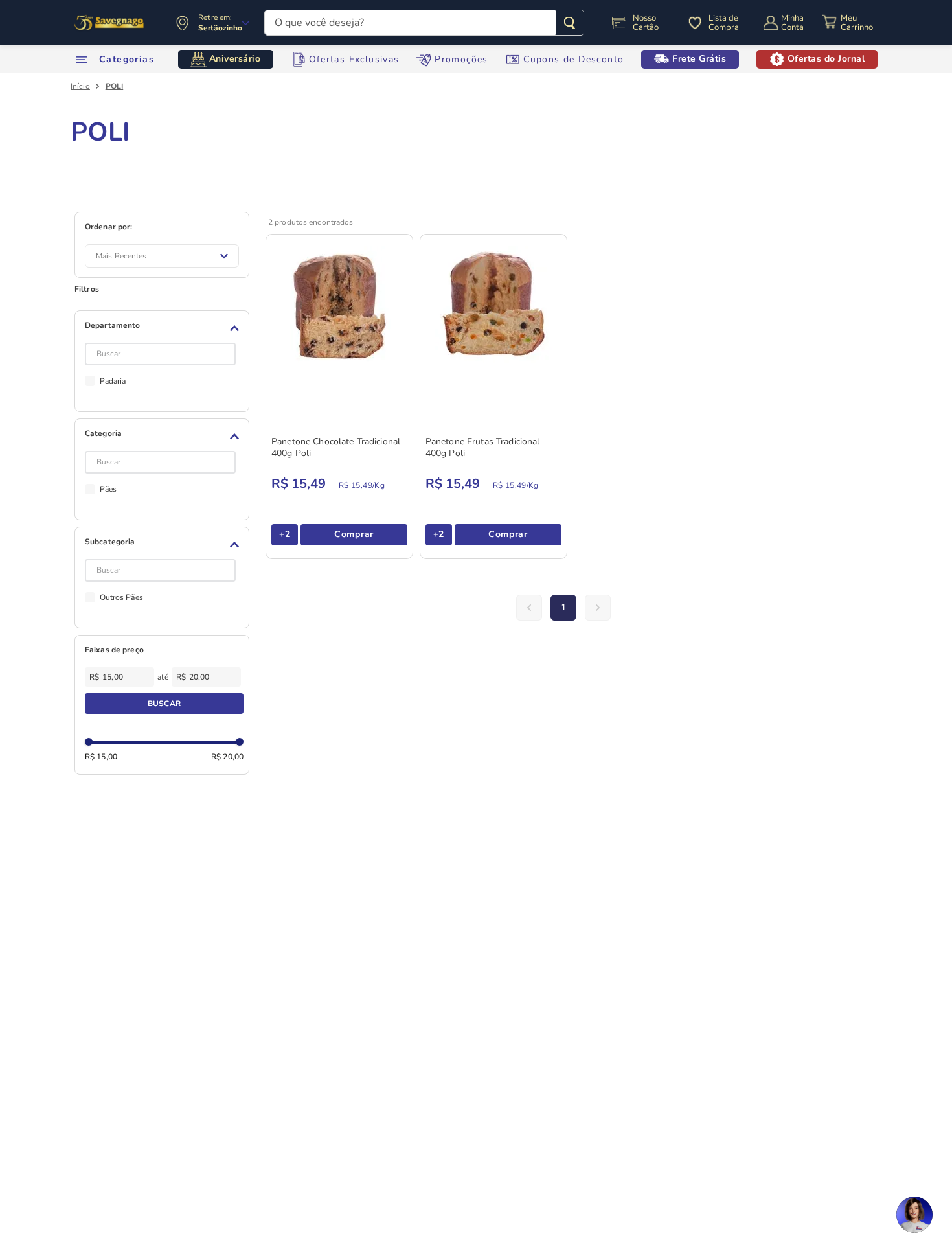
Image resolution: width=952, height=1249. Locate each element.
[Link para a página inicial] (80, 86)
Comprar (354, 534)
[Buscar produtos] (570, 22)
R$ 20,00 (227, 756)
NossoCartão (646, 23)
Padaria (113, 381)
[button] (164, 328)
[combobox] (424, 23)
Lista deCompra (723, 23)
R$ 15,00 (101, 756)
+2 (284, 534)
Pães (108, 489)
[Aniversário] (109, 23)
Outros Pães (121, 597)
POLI (114, 86)
